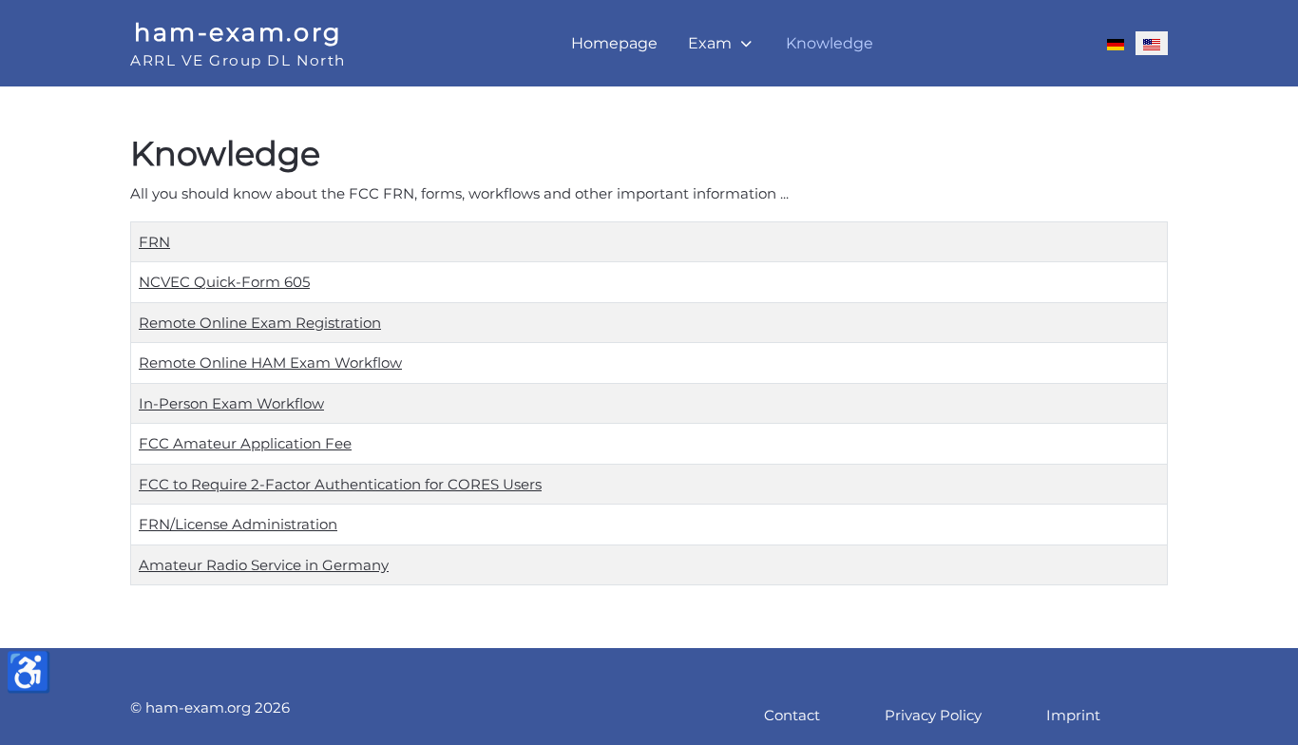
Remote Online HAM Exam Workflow (270, 362)
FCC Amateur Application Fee (245, 443)
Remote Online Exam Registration (260, 323)
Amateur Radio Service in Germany (264, 565)
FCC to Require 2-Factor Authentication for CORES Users (340, 484)
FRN (154, 242)
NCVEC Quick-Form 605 (224, 282)
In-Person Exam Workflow (231, 403)
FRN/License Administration (238, 524)
